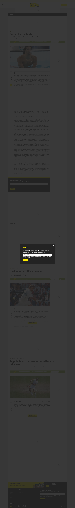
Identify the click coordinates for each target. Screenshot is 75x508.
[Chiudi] (53, 245)
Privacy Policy (39, 256)
